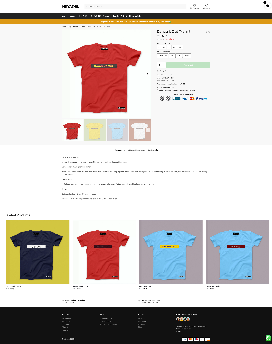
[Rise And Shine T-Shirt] (206, 32)
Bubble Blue (162, 55)
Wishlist (65, 327)
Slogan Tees (91, 27)
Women (75, 27)
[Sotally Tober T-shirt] (104, 252)
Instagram (142, 321)
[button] (164, 63)
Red (172, 55)
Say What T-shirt (145, 286)
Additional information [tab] (136, 150)
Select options (37, 293)
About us (65, 330)
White (179, 55)
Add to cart (188, 65)
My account (66, 318)
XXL (180, 47)
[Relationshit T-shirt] (209, 32)
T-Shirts (82, 27)
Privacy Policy (105, 321)
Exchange (65, 324)
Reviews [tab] (152, 150)
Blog (140, 327)
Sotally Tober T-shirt (80, 286)
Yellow (187, 55)
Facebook (142, 318)
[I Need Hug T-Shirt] (237, 252)
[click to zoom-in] (106, 73)
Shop (69, 27)
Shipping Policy (106, 318)
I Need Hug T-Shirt (213, 286)
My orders (66, 321)
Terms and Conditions (108, 324)
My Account (194, 8)
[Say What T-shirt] (171, 252)
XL (174, 47)
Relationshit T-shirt (13, 286)
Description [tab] (120, 150)
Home (64, 27)
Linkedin (141, 324)
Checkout (206, 8)
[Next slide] (147, 74)
